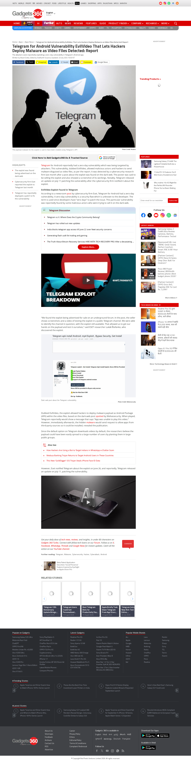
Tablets (142, 28)
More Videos (170, 297)
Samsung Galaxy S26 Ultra (22, 637)
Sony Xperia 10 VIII (77, 644)
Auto (59, 23)
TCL (163, 650)
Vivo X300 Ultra (18, 653)
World (21, 3)
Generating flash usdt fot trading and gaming (67, 235)
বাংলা (110, 735)
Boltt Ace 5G (75, 650)
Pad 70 (99, 640)
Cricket (47, 3)
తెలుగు (122, 735)
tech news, (66, 539)
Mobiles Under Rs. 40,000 (22, 650)
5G (171, 28)
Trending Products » (150, 79)
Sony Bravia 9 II (102, 653)
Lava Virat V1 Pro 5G (78, 659)
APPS (99, 3)
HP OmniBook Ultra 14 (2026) (51, 656)
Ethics (72, 737)
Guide (103, 23)
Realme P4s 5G (76, 637)
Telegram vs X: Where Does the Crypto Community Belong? (73, 217)
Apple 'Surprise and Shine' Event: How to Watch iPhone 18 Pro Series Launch (35, 686)
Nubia (146, 650)
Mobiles (38, 28)
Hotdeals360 (130, 28)
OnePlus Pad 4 (45, 647)
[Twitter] (149, 215)
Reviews (78, 23)
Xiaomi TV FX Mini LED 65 (106, 650)
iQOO (128, 659)
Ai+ (127, 637)
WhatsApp (55, 545)
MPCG (116, 3)
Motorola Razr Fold (19, 640)
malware (90, 422)
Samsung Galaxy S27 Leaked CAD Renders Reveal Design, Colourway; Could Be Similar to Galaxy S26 (77, 713)
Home (17, 23)
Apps (21, 42)
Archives (48, 740)
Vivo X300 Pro (17, 662)
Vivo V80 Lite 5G (76, 656)
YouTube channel (61, 548)
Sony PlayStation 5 (47, 637)
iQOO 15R (16, 668)
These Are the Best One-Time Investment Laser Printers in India (77, 686)
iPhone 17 (44, 659)
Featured (145, 156)
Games (83, 3)
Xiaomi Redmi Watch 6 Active (107, 644)
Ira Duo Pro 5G (101, 637)
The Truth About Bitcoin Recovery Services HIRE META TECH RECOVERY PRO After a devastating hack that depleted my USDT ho (90, 241)
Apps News (29, 42)
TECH (77, 3)
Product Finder (118, 23)
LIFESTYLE (62, 3)
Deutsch (117, 739)
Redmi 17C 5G (75, 640)
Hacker (86, 555)
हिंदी (34, 3)
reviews (74, 539)
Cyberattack (94, 555)
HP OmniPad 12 (46, 640)
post (69, 193)
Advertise (49, 750)
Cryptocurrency (45, 653)
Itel (127, 662)
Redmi (164, 637)
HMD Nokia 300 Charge (79, 653)
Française (126, 739)
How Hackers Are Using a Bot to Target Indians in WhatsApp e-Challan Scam (80, 450)
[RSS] (177, 3)
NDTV (15, 3)
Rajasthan (107, 3)
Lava (145, 637)
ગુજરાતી (98, 739)
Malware (67, 555)
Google (128, 644)
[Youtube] (156, 215)
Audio (101, 28)
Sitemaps (49, 734)
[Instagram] (162, 215)
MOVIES (39, 3)
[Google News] (175, 215)
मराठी (129, 735)
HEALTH (71, 3)
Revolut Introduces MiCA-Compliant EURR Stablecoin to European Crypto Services (161, 713)
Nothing (147, 647)
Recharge (151, 23)
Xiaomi (164, 656)
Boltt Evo (73, 647)
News (68, 23)
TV (108, 28)
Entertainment (80, 28)
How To (58, 28)
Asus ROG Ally (101, 659)
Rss (122, 750)
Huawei (129, 653)
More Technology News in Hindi (163, 364)
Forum (97, 542)
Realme (147, 662)
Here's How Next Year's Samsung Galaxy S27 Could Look (160, 686)
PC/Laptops (117, 28)
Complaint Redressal (78, 747)
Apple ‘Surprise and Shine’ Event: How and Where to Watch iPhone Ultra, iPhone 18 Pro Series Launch (35, 713)
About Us (49, 731)
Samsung (165, 640)
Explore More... (88, 247)
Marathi (123, 3)
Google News (79, 545)
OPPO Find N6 (17, 647)
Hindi (105, 735)
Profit (28, 3)
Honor (128, 650)
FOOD (54, 3)
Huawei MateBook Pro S (79, 662)
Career (72, 731)
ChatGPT (15, 644)
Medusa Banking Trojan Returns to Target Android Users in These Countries (80, 455)
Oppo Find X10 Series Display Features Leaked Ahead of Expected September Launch (119, 688)
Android (104, 555)
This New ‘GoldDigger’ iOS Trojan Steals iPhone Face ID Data (73, 460)
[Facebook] (143, 215)
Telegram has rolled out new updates (63, 223)
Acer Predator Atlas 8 (104, 656)
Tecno (164, 653)
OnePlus (147, 653)
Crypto (93, 28)
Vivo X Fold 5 (17, 672)
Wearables (162, 28)
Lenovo (147, 640)
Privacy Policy (75, 734)
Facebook (45, 545)
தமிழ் (116, 735)
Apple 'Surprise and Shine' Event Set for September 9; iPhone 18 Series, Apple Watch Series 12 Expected (119, 713)
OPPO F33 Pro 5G (46, 650)
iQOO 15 (15, 659)
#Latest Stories (19, 706)
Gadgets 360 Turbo (49, 542)
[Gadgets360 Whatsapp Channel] (169, 215)
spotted (99, 416)
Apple (128, 640)
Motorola (147, 644)
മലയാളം (108, 739)
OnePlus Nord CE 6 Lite (48, 644)
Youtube (107, 750)
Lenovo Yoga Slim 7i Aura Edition (24, 665)
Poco (146, 659)
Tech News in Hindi (150, 305)
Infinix (128, 656)
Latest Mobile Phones (48, 668)
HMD (128, 647)
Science (152, 28)
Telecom (48, 28)
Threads (64, 545)
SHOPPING (92, 3)
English (98, 735)
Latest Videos (147, 225)
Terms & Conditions (78, 744)
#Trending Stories (20, 681)
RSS (46, 747)
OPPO (146, 656)
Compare (136, 23)
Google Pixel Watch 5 (104, 647)
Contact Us (49, 744)
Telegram (45, 165)
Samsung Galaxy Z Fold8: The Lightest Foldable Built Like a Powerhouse (165, 164)
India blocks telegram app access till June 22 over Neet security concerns (79, 229)
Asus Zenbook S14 (19, 656)
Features (91, 23)
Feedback (49, 737)
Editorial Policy (75, 740)
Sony (164, 647)
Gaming (67, 28)
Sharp (164, 644)
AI (38, 23)
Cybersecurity (77, 555)
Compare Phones (46, 671)
